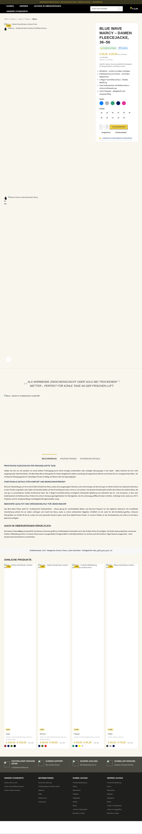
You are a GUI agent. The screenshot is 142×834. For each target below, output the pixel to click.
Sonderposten (11, 739)
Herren (97, 737)
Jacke (42, 737)
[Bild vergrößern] (8, 359)
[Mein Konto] (126, 8)
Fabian (76, 734)
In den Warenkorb (118, 127)
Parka (8, 737)
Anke (8, 734)
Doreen (43, 734)
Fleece (115, 737)
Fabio (110, 734)
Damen (29, 737)
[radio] (101, 103)
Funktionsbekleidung (18, 737)
